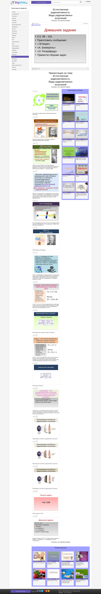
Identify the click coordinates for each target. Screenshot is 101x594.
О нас (61, 591)
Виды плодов (35, 580)
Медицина (14, 35)
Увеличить (86, 23)
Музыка (13, 37)
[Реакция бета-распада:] (46, 384)
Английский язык (15, 14)
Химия (13, 63)
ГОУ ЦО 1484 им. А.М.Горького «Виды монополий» (80, 564)
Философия (14, 60)
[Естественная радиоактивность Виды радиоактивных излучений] (46, 112)
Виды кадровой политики (52, 580)
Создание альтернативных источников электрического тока (81, 194)
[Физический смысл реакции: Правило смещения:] (46, 331)
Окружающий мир (15, 48)
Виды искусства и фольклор (38, 562)
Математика (14, 33)
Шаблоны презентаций (16, 65)
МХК (13, 39)
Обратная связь (77, 591)
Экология (14, 67)
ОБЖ (13, 43)
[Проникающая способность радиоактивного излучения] (46, 437)
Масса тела (65, 176)
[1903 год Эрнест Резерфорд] (46, 248)
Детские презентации (16, 24)
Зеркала (77, 176)
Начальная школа (15, 41)
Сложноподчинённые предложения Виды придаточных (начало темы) (67, 564)
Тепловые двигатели (67, 193)
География (14, 20)
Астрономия (14, 16)
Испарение (78, 105)
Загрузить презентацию (41, 2)
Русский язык (14, 52)
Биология (14, 18)
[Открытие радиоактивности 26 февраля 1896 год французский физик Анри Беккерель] (46, 138)
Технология (14, 54)
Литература (14, 31)
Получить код (36, 23)
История (13, 28)
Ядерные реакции (66, 105)
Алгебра (13, 11)
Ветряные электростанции (68, 158)
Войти (88, 1)
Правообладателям (68, 591)
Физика (13, 56)
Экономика (14, 69)
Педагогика (14, 50)
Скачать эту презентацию (60, 20)
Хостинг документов (68, 592)
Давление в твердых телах (81, 140)
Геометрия (14, 22)
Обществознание (15, 46)
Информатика (15, 26)
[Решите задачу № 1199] (46, 512)
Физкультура (14, 58)
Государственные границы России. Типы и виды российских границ (67, 581)
